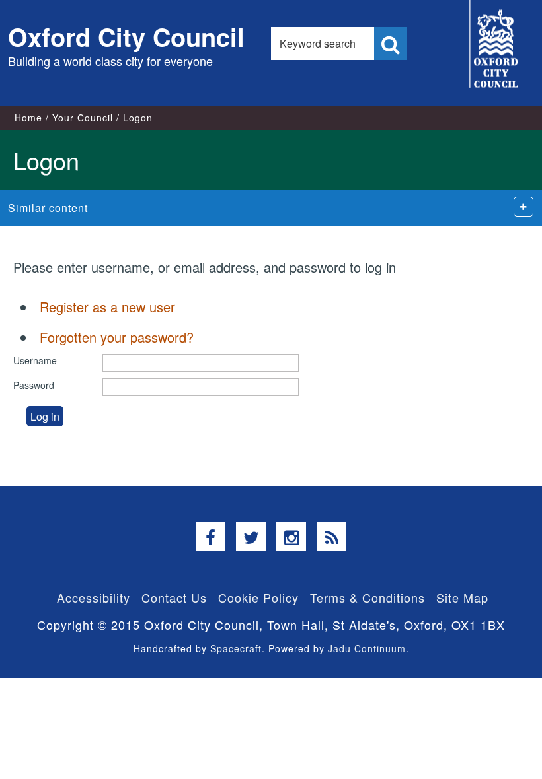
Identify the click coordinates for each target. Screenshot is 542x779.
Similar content (48, 207)
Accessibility (93, 597)
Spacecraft (236, 648)
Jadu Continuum (367, 648)
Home (28, 117)
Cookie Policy (258, 597)
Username (35, 360)
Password (33, 384)
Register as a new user (107, 306)
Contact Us (174, 597)
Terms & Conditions (367, 597)
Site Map (462, 597)
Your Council (82, 117)
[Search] (390, 43)
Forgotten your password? (117, 337)
